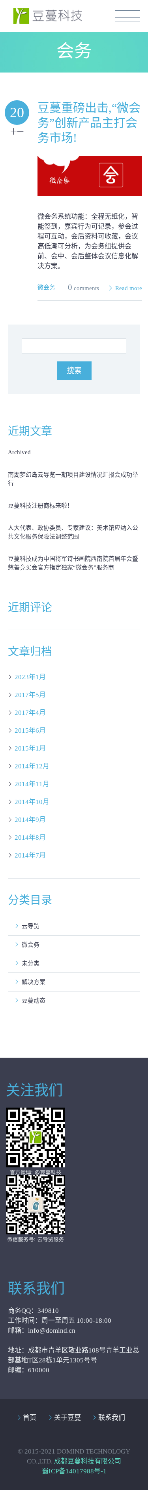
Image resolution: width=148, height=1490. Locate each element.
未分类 (30, 963)
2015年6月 (30, 730)
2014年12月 (32, 766)
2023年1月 (30, 677)
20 (17, 112)
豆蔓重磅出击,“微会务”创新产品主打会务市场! (89, 122)
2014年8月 (30, 837)
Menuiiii (127, 16)
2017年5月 (30, 695)
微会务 (46, 287)
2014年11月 (32, 784)
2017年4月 (30, 712)
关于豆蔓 (67, 1417)
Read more (128, 288)
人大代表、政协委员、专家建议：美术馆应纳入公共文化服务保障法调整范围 (73, 532)
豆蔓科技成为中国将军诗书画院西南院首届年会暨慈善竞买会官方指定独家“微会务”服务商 (73, 563)
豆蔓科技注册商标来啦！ (40, 505)
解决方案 (33, 982)
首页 (29, 1417)
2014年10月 (32, 802)
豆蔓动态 (33, 1000)
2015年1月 (30, 748)
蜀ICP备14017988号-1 (74, 1471)
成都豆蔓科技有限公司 (87, 1461)
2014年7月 (30, 855)
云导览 (30, 926)
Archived (19, 452)
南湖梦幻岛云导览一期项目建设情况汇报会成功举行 (73, 479)
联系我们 (111, 1417)
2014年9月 (30, 819)
